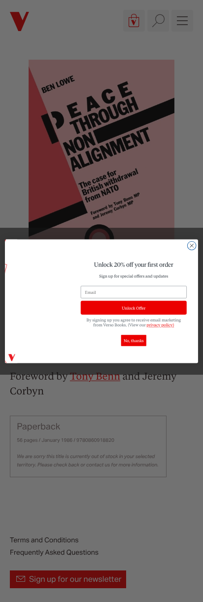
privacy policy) (160, 324)
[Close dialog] (191, 245)
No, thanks (134, 340)
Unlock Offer (133, 307)
